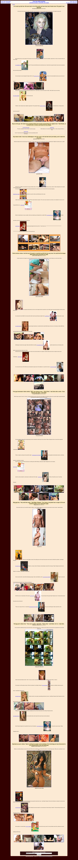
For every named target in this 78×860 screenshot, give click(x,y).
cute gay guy (32, 595)
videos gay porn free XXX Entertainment (45, 856)
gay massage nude (50, 215)
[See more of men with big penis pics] (39, 545)
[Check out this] (34, 238)
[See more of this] (39, 89)
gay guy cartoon (28, 826)
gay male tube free (18, 326)
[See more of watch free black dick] (39, 434)
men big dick (26, 131)
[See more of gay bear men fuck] (39, 295)
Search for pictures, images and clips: (39, 852)
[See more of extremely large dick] (39, 172)
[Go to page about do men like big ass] (21, 449)
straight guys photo (16, 194)
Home (14, 4)
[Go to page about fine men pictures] (42, 679)
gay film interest (18, 807)
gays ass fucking (45, 685)
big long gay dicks (53, 366)
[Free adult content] (19, 121)
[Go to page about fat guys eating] (19, 801)
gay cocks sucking (16, 95)
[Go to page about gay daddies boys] (40, 58)
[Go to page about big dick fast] (19, 309)
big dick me (52, 127)
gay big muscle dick (26, 127)
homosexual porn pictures (36, 455)
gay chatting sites (18, 65)
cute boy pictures (43, 105)
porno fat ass (17, 226)
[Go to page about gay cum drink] (42, 186)
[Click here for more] (19, 89)
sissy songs (22, 205)
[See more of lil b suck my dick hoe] (39, 44)
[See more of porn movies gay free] (39, 665)
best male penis (18, 696)
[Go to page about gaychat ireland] (18, 559)
